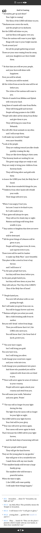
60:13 (6, 505)
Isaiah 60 (20, 2)
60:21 (6, 515)
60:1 (5, 499)
